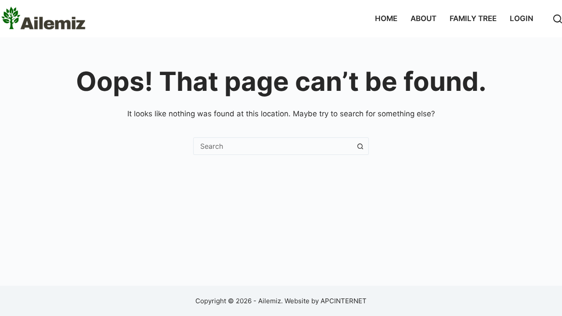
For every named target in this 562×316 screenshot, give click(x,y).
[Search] (557, 18)
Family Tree (473, 18)
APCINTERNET (344, 301)
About (423, 18)
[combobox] (273, 146)
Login (521, 18)
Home (386, 18)
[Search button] (360, 146)
